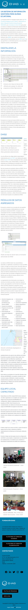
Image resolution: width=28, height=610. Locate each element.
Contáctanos (7, 551)
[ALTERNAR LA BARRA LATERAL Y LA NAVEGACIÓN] (24, 4)
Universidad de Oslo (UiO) (14, 25)
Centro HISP (7, 159)
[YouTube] (21, 572)
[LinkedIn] (10, 572)
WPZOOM (18, 607)
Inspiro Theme (10, 607)
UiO (25, 39)
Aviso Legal (7, 596)
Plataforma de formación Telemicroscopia (14, 544)
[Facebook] (6, 572)
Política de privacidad (10, 591)
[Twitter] (14, 572)
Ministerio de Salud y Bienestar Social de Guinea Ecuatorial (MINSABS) (13, 23)
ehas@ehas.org (8, 562)
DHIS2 (25, 138)
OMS (20, 39)
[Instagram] (18, 572)
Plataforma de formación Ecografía (14, 537)
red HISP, (13, 158)
